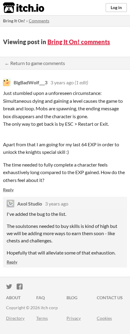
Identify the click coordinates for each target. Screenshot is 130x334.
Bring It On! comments (78, 41)
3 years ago (62, 82)
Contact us (110, 297)
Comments (39, 20)
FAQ (40, 297)
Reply (8, 189)
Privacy (74, 318)
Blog (72, 297)
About (13, 297)
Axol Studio (29, 203)
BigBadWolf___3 (30, 82)
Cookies (104, 318)
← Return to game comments (35, 63)
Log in (116, 7)
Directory (15, 318)
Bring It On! (14, 20)
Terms (42, 318)
